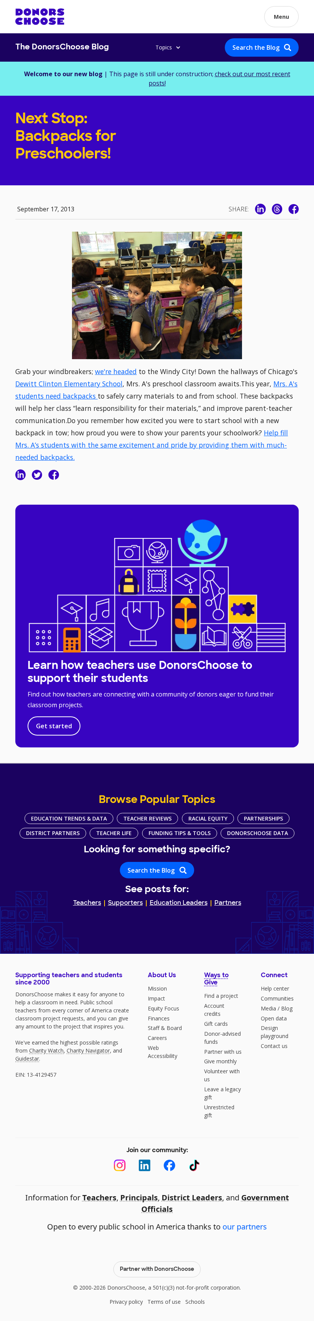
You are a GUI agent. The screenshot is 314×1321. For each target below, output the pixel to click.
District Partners (53, 833)
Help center (275, 988)
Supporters (125, 903)
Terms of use (164, 1301)
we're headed (116, 371)
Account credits (214, 1009)
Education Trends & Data (69, 818)
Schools (195, 1301)
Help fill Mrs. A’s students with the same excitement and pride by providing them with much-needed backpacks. (151, 445)
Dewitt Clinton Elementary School (69, 383)
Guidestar (27, 1058)
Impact (156, 998)
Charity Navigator (88, 1050)
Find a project (221, 995)
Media (268, 1008)
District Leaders (192, 1197)
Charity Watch (46, 1050)
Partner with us (223, 1051)
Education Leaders (179, 903)
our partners (244, 1226)
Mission (157, 988)
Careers (157, 1037)
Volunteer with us (222, 1075)
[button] (281, 16)
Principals (139, 1197)
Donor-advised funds (222, 1037)
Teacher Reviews (147, 818)
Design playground (274, 1032)
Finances (159, 1018)
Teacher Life (114, 833)
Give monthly (220, 1061)
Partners (227, 903)
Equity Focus (163, 1008)
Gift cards (216, 1023)
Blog (287, 1008)
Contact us (274, 1046)
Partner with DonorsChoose (157, 1269)
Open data (274, 1018)
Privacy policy (126, 1301)
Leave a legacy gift (222, 1093)
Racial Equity (207, 818)
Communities (277, 998)
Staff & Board (165, 1028)
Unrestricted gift (219, 1111)
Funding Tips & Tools (180, 833)
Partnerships (263, 818)
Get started (54, 726)
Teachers (87, 903)
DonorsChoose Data (257, 833)
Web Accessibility (162, 1051)
